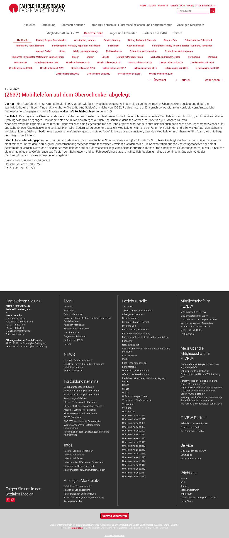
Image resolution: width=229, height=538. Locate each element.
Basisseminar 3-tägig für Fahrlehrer (81, 390)
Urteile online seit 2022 (133, 430)
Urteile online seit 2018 (133, 446)
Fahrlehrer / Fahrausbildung (136, 333)
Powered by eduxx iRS (114, 535)
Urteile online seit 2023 (133, 427)
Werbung (126, 407)
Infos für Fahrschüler (74, 454)
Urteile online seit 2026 (133, 415)
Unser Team (187, 501)
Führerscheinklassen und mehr (79, 466)
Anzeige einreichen (73, 501)
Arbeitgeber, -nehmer (132, 314)
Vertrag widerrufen (190, 489)
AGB (183, 482)
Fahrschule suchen (73, 314)
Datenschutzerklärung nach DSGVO (198, 497)
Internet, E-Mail (129, 355)
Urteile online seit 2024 (133, 423)
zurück (186, 80)
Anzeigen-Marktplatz (74, 325)
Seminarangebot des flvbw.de (79, 387)
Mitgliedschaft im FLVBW (76, 328)
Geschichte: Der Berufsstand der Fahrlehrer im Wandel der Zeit (197, 325)
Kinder (125, 359)
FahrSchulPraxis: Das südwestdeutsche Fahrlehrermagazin (84, 365)
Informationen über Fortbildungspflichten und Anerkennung (86, 433)
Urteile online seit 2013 (133, 465)
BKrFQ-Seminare (72, 417)
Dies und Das (129, 325)
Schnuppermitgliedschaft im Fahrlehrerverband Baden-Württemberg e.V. (200, 374)
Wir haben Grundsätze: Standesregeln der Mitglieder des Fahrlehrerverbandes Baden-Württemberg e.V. (201, 390)
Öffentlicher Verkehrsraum (135, 374)
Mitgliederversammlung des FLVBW (199, 319)
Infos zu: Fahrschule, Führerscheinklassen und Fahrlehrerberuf (87, 319)
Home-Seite (77, 528)
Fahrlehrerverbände (190, 427)
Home (184, 478)
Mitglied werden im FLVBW (194, 315)
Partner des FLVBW (73, 340)
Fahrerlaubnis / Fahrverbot (135, 329)
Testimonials (187, 334)
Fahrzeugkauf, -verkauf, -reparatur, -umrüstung (145, 337)
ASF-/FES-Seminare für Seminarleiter (82, 421)
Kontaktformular (18, 334)
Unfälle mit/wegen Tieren (135, 396)
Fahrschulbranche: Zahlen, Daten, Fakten (84, 469)
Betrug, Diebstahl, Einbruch (135, 322)
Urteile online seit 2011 (133, 472)
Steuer (125, 389)
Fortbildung (69, 310)
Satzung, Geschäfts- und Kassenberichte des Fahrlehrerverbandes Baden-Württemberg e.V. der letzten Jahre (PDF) (201, 400)
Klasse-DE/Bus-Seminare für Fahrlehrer (84, 406)
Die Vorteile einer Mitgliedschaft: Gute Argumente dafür (200, 366)
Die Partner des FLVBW (192, 431)
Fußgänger (127, 341)
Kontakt (184, 486)
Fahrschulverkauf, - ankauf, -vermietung (84, 497)
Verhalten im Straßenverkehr (136, 400)
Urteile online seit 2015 (133, 457)
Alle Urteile (127, 306)
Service (67, 344)
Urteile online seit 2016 (133, 453)
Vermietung (128, 404)
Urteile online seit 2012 (133, 468)
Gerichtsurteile (71, 332)
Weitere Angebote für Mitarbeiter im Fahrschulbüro (82, 426)
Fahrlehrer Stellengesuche (77, 489)
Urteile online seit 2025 (133, 419)
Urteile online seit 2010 (133, 476)
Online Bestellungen (191, 458)
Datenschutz (128, 411)
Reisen (125, 385)
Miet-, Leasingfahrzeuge (134, 363)
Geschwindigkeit (130, 345)
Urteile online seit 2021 (133, 434)
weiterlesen (212, 80)
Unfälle (125, 392)
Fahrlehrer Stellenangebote (77, 486)
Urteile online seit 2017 (133, 449)
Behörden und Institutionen (194, 423)
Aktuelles (68, 306)
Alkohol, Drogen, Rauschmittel (137, 310)
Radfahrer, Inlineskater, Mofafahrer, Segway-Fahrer (144, 380)
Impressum (186, 493)
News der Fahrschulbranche (78, 360)
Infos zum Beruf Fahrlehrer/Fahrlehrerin (83, 462)
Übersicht (160, 80)
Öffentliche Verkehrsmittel (135, 370)
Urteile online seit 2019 (133, 442)
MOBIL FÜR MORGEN (191, 330)
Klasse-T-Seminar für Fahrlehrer (80, 409)
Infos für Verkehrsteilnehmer (78, 451)
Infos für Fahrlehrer (73, 458)
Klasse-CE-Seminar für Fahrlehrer (81, 402)
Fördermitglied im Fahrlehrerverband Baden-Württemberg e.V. (199, 382)
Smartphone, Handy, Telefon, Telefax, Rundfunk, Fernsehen (146, 350)
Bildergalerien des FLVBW (193, 451)
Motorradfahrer (129, 367)
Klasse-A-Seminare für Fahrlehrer (81, 413)
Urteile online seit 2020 (133, 438)
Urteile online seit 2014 (133, 461)
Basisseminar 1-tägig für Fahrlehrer (81, 394)
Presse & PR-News (73, 370)
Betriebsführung (130, 318)
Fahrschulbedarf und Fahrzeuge (80, 493)
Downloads (186, 454)
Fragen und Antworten (75, 336)
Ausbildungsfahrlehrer (75, 398)
